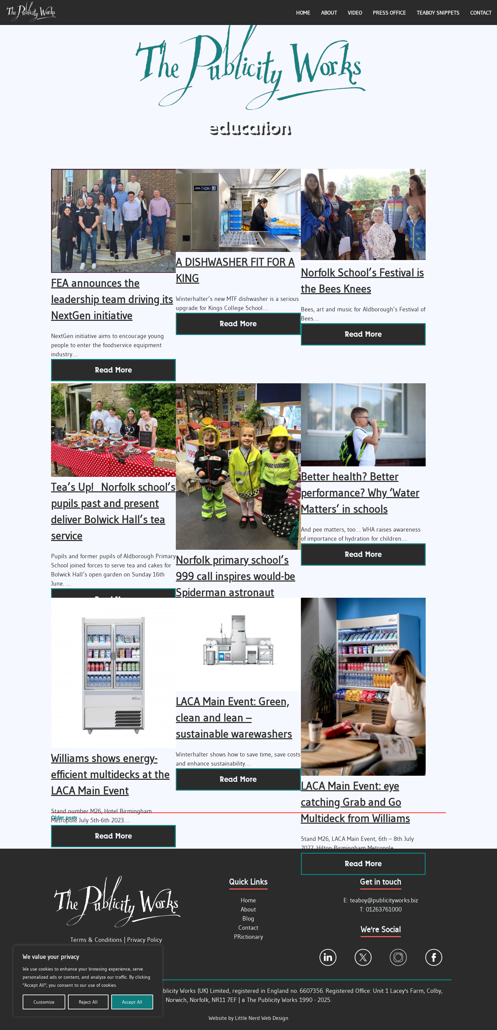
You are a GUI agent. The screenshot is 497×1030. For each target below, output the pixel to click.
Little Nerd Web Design (261, 1017)
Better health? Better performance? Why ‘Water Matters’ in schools (360, 492)
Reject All (88, 1002)
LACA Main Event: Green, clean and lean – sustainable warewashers (234, 717)
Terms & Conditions (96, 940)
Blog (248, 918)
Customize (43, 1002)
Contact (481, 12)
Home (303, 12)
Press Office (389, 12)
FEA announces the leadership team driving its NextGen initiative (112, 299)
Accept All (132, 1002)
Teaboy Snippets (438, 12)
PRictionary (248, 937)
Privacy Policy (144, 940)
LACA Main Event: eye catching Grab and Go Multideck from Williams (355, 802)
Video (355, 12)
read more (113, 370)
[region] (88, 981)
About (329, 12)
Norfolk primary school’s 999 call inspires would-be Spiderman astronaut (235, 576)
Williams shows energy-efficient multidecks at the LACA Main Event (110, 774)
